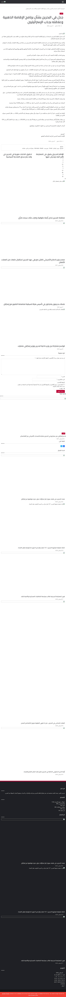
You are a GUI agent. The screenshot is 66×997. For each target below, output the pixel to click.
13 (56, 978)
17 (61, 980)
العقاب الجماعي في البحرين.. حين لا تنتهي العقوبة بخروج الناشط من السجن (43, 723)
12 (58, 978)
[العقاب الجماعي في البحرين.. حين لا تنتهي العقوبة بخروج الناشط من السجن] (33, 661)
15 (64, 980)
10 (61, 978)
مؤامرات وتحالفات (61, 807)
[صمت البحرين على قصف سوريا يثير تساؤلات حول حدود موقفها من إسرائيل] (33, 476)
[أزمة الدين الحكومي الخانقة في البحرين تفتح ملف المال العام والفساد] (33, 749)
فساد (64, 808)
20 (56, 980)
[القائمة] (63, 2)
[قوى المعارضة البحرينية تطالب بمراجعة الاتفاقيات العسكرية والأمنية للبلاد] (33, 574)
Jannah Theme (5, 993)
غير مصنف (62, 810)
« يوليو (63, 985)
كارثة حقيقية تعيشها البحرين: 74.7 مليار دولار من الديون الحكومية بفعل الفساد (41, 547)
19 (58, 980)
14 (54, 978)
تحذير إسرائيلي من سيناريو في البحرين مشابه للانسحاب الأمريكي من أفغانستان (43, 436)
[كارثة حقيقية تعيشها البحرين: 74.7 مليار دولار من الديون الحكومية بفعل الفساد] (33, 525)
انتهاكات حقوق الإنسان (60, 802)
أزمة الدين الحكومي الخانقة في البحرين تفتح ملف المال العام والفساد (44, 771)
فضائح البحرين (62, 803)
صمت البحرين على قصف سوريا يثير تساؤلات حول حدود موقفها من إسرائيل (43, 499)
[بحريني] (3, 1)
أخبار (64, 805)
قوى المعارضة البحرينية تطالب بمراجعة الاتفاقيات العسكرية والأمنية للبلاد (43, 596)
